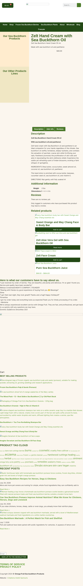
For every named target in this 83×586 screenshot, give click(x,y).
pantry (17, 462)
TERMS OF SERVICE (12, 564)
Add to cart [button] (57, 230)
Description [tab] (38, 129)
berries (21, 451)
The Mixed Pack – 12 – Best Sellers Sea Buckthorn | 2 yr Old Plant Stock (28, 396)
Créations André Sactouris (17, 578)
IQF (41, 459)
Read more (57, 247)
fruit (30, 455)
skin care (57, 465)
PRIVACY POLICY (10, 566)
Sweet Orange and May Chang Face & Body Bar (18, 431)
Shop (11, 25)
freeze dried (19, 455)
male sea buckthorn (59, 459)
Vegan (65, 465)
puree (35, 462)
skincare (47, 465)
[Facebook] (69, 9)
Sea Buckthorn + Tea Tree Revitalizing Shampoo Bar (20, 422)
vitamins (73, 466)
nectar (65, 459)
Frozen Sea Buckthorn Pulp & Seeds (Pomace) (18, 387)
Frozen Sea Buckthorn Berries (27, 25)
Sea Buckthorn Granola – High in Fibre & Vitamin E (19, 406)
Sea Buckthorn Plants (49, 25)
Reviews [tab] (60, 129)
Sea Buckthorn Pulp (18, 466)
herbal (7, 458)
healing (71, 454)
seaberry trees (54, 462)
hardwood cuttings (57, 454)
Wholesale (70, 25)
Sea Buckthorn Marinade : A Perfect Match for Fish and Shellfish (31, 518)
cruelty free (55, 450)
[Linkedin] (78, 9)
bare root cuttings (12, 451)
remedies (42, 461)
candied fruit (35, 451)
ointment (77, 458)
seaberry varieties (66, 462)
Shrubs (39, 465)
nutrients (70, 459)
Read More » (5, 489)
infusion (22, 459)
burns (28, 450)
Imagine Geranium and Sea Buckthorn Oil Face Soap (20, 441)
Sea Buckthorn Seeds (28, 466)
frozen (25, 455)
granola (45, 455)
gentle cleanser (37, 455)
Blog (78, 25)
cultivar (64, 450)
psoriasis (29, 462)
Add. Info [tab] (50, 129)
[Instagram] (74, 9)
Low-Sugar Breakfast (47, 459)
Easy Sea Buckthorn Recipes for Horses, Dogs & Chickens (28, 479)
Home (5, 25)
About (62, 25)
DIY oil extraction (73, 451)
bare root (2, 451)
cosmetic (44, 450)
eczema (10, 454)
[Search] (79, 5)
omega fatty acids (7, 462)
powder (23, 462)
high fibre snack (16, 459)
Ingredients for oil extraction (32, 459)
